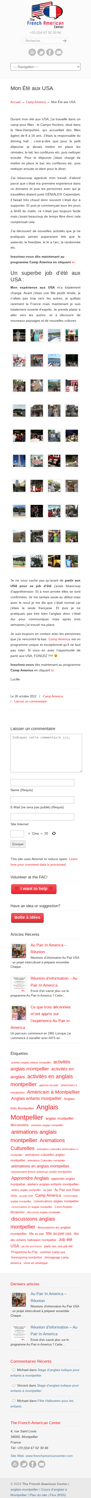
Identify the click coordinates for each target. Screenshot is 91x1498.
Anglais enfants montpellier (36, 1098)
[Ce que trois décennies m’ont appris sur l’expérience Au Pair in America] (19, 1013)
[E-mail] (59, 55)
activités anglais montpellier (40, 1065)
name (21, 790)
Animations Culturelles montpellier (46, 1160)
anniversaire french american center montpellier (41, 1171)
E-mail (37, 807)
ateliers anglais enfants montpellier (53, 1184)
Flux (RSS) (58, 1495)
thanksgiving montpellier (26, 1257)
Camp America (36, 102)
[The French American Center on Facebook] (50, 55)
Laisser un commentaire (30, 701)
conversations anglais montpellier (56, 1201)
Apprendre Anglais (30, 1178)
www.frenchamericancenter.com (49, 1456)
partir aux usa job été (58, 1246)
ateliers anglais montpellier (26, 1190)
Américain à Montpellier (53, 1092)
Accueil (15, 102)
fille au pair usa (58, 1233)
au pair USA (26, 1195)
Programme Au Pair (24, 1252)
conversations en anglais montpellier (31, 1207)
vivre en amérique (36, 1263)
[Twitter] (41, 55)
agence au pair (48, 1085)
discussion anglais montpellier (44, 1212)
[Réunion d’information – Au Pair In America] (19, 984)
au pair (47, 1190)
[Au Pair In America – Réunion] (19, 951)
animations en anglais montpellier (40, 1166)
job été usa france (31, 1246)
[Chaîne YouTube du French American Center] (32, 55)
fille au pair (36, 1233)
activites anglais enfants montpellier (31, 1062)
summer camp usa (52, 1252)
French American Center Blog (45, 14)
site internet (19, 824)
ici (73, 262)
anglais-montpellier (24, 1489)
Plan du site (38, 1495)
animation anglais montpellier (47, 1125)
